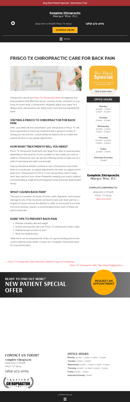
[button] (103, 282)
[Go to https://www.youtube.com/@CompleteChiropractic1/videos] (13, 23)
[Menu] (65, 399)
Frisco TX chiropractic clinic (47, 97)
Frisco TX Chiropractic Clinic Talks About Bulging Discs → (97, 265)
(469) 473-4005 (95, 23)
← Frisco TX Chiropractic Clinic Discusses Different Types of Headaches (40, 261)
